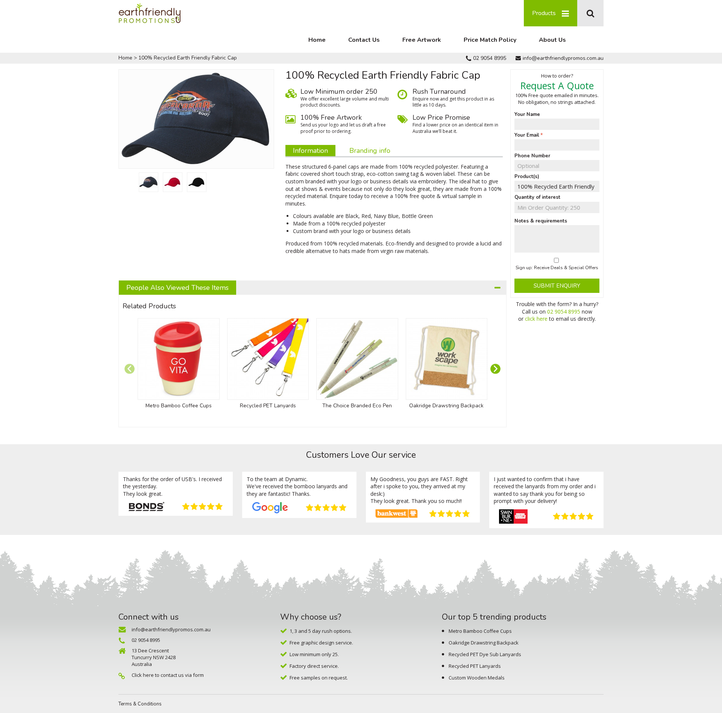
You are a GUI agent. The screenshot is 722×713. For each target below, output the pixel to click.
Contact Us (364, 40)
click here (536, 318)
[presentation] (129, 369)
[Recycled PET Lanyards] (268, 359)
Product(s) (526, 176)
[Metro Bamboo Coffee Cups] (179, 359)
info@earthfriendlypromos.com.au (563, 58)
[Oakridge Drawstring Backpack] (447, 359)
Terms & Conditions (140, 704)
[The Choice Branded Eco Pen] (357, 359)
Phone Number (532, 155)
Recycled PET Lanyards (268, 405)
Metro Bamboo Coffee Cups (179, 405)
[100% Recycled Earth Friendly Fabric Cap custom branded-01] (148, 182)
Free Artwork (421, 40)
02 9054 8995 (489, 58)
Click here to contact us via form (168, 675)
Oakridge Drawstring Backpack (446, 405)
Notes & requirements (540, 221)
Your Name (527, 114)
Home (317, 40)
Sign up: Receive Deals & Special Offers (557, 268)
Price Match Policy (490, 40)
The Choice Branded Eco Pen (357, 405)
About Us (552, 40)
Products (544, 13)
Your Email (526, 135)
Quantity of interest (537, 197)
